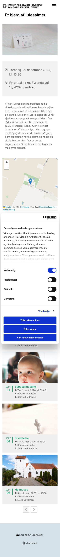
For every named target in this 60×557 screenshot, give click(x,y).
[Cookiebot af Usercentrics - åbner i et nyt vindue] (43, 217)
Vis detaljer (44, 311)
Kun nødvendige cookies (30, 337)
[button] (53, 6)
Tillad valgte (30, 329)
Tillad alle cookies (30, 320)
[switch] (52, 279)
